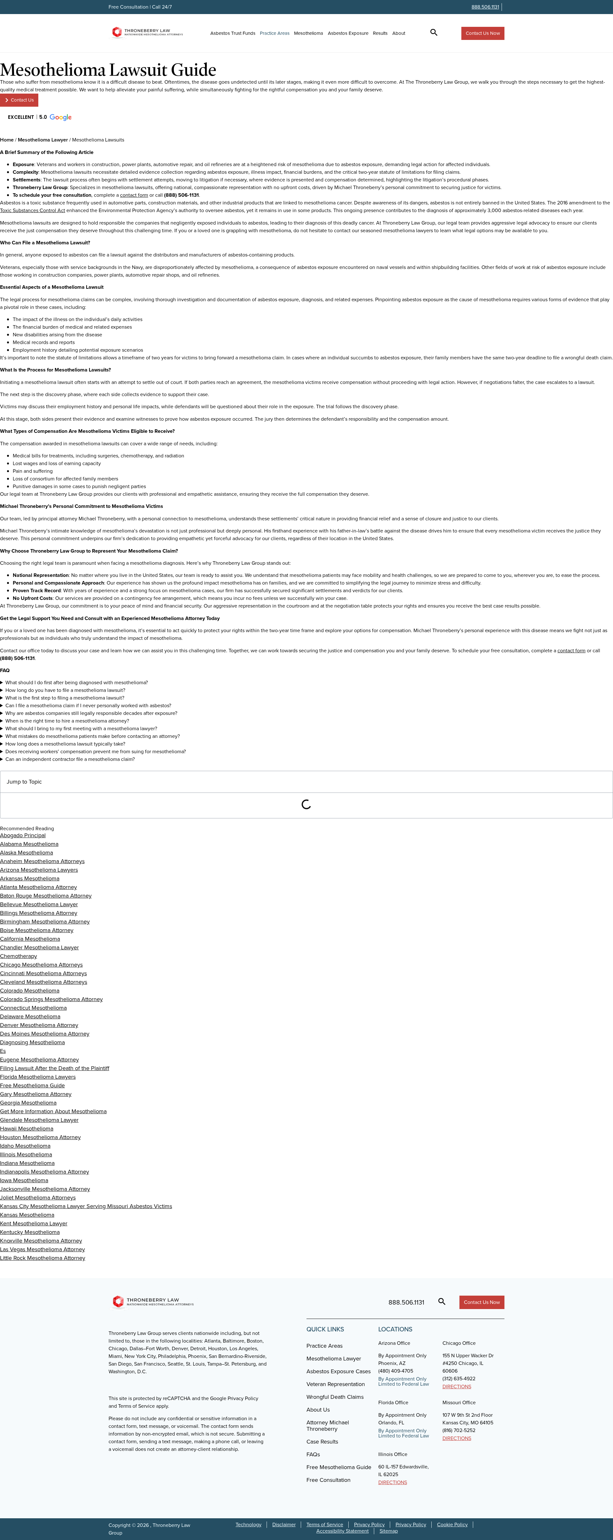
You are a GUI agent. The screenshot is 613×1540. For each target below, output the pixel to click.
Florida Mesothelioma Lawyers (38, 1077)
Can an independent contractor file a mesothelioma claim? (70, 759)
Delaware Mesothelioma (30, 1016)
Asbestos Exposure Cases (338, 1371)
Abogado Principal (23, 835)
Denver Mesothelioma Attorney (39, 1025)
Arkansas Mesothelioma (29, 878)
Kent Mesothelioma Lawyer (33, 1223)
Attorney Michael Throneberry (327, 1425)
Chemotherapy (18, 956)
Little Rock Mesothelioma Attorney (42, 1258)
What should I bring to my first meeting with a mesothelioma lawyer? (81, 728)
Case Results (322, 1441)
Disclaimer (284, 1524)
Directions (457, 1386)
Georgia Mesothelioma (28, 1103)
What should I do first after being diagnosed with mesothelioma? (76, 682)
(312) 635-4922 (459, 1378)
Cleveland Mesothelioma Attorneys (43, 982)
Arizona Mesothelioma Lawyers (39, 870)
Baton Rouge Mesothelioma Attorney (46, 896)
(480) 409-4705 (395, 1371)
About (398, 33)
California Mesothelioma (30, 939)
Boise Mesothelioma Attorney (36, 930)
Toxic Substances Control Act (32, 210)
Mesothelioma (308, 33)
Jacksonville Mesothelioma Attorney (45, 1189)
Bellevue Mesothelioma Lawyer (39, 904)
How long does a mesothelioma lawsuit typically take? (65, 743)
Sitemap (389, 1531)
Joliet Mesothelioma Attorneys (38, 1197)
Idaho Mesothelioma (25, 1146)
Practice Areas (275, 33)
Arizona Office (394, 1343)
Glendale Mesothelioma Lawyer (39, 1120)
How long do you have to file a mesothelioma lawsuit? (65, 690)
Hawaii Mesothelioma (26, 1128)
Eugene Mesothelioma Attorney (39, 1059)
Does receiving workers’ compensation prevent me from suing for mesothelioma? (95, 751)
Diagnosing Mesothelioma (32, 1042)
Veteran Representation (335, 1384)
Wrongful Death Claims (335, 1397)
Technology (248, 1524)
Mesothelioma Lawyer (43, 139)
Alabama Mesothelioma (29, 844)
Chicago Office (459, 1343)
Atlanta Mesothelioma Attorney (38, 887)
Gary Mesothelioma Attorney (36, 1094)
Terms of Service (324, 1524)
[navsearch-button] (434, 33)
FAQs (313, 1454)
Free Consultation (328, 1480)
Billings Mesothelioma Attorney (38, 913)
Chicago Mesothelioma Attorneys (41, 965)
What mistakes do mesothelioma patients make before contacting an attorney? (92, 736)
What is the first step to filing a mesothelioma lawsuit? (64, 697)
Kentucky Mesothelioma (30, 1232)
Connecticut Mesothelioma (33, 1008)
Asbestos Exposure (348, 33)
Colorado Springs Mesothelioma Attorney (51, 999)
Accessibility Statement (342, 1531)
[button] (39, 117)
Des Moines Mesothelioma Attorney (44, 1034)
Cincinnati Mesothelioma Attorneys (43, 973)
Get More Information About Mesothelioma (53, 1111)
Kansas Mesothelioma (27, 1215)
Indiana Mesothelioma (27, 1163)
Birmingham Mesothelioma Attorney (45, 921)
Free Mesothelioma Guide (32, 1085)
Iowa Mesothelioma (24, 1180)
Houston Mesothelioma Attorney (40, 1137)
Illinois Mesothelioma (26, 1154)
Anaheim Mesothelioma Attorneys (42, 861)
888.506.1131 (485, 7)
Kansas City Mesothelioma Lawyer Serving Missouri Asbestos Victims (86, 1206)
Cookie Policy (452, 1524)
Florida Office (393, 1402)
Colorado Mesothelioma (29, 990)
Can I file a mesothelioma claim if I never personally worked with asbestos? (88, 705)
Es (3, 1051)
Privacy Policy (369, 1524)
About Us (318, 1410)
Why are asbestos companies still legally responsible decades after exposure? (91, 713)
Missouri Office (459, 1402)
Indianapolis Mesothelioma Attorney (44, 1172)
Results (380, 33)
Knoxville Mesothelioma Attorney (41, 1241)
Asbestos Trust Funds (232, 33)
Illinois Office (392, 1454)
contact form (134, 195)
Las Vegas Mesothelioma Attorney (42, 1249)
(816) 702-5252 (459, 1430)
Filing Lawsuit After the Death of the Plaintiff (54, 1068)
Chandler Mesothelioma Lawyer (39, 947)
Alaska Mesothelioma (26, 852)
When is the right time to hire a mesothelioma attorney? (67, 720)
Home (7, 139)
